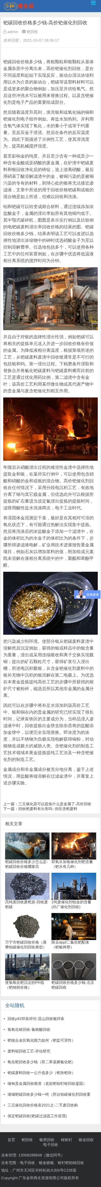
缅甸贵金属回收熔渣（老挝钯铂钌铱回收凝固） (47, 1083)
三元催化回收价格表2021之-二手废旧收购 (43, 1105)
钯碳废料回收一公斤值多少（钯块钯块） (41, 1073)
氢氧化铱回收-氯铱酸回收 (29, 1029)
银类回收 (46, 1140)
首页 (11, 1140)
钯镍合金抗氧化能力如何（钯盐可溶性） (41, 1040)
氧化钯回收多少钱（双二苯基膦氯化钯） (41, 1062)
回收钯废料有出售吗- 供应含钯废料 (47, 809)
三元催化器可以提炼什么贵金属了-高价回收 (54, 804)
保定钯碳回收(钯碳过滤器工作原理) (37, 1116)
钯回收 (27, 1140)
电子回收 (50, 1144)
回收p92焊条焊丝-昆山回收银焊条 (36, 1019)
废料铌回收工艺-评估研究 (29, 1051)
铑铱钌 (66, 1140)
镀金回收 (86, 1140)
